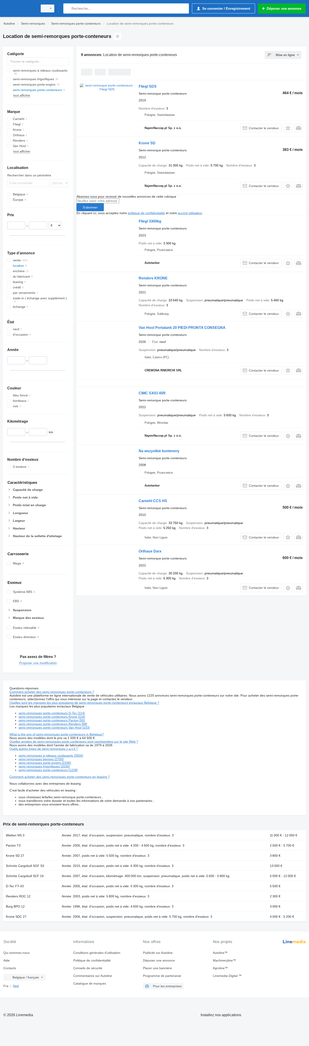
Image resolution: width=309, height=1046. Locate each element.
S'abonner (90, 207)
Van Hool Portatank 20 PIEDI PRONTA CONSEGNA (182, 328)
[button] (288, 128)
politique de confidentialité (146, 213)
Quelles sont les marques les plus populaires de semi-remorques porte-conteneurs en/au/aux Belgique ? (84, 702)
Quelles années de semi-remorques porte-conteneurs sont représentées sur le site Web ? (74, 741)
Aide (6, 960)
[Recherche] (68, 8)
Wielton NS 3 (15, 835)
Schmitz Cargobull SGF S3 (25, 866)
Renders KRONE (153, 278)
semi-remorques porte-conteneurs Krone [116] (52, 716)
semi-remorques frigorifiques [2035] (44, 766)
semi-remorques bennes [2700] (41, 759)
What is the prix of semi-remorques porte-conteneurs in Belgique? (57, 734)
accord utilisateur (190, 213)
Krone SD (147, 143)
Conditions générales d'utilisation (96, 953)
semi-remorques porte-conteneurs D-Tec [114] (52, 713)
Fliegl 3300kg (150, 221)
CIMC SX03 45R (152, 393)
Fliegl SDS (148, 86)
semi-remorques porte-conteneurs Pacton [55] (52, 720)
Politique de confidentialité (92, 960)
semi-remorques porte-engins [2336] (45, 763)
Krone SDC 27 (16, 916)
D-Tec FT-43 (15, 886)
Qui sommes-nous (16, 953)
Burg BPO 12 (15, 906)
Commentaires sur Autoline (92, 976)
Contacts (9, 968)
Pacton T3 (13, 845)
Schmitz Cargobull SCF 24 (25, 876)
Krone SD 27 (15, 855)
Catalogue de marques (89, 983)
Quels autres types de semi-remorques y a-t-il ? (44, 749)
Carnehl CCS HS (153, 501)
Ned (16, 986)
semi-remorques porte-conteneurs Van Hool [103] (54, 727)
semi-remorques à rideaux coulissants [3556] (51, 755)
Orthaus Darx (150, 551)
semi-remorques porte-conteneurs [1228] (48, 770)
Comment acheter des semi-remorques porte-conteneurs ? (52, 692)
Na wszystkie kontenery (159, 451)
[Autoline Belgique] (19, 8)
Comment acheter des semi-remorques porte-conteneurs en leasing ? (60, 777)
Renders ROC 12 (18, 896)
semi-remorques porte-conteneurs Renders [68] (53, 724)
